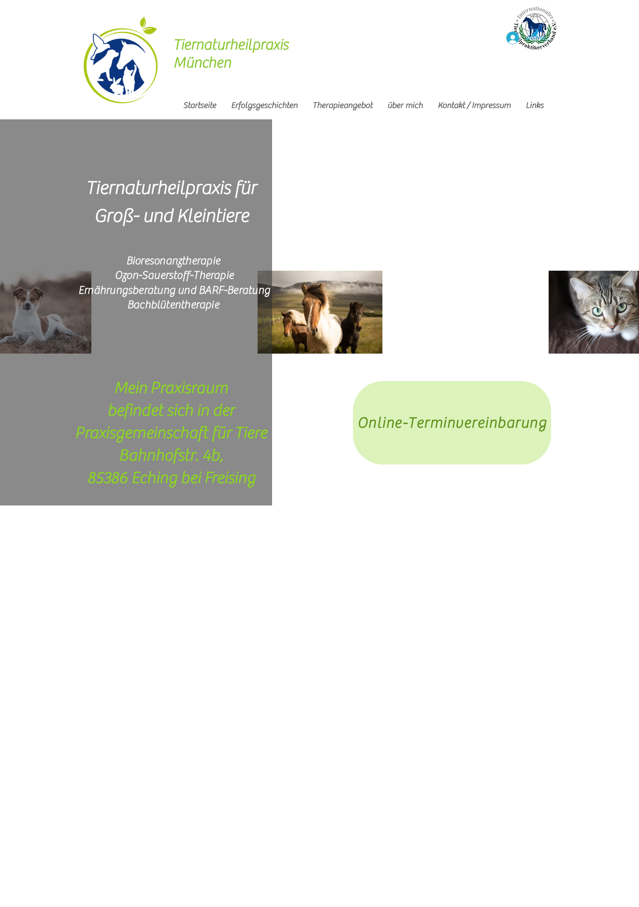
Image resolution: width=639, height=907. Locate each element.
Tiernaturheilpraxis (232, 44)
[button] (342, 105)
